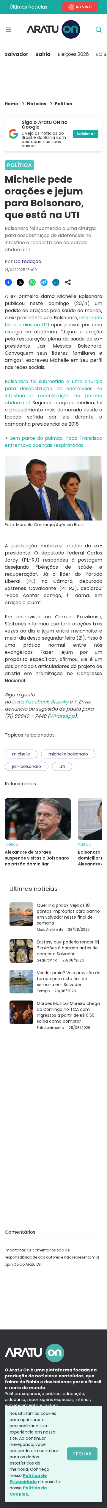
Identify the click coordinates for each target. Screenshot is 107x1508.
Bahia (43, 54)
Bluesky (59, 701)
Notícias (36, 104)
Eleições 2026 (73, 54)
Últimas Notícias (28, 7)
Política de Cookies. (28, 1491)
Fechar (82, 1453)
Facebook (37, 701)
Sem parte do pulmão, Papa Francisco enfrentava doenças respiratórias (53, 442)
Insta (17, 701)
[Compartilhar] (67, 282)
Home (11, 104)
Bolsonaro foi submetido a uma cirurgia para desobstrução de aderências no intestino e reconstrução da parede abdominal (53, 392)
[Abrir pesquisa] (98, 29)
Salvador (16, 54)
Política (63, 104)
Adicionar (85, 133)
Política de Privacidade (28, 1479)
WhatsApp (62, 716)
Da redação (27, 261)
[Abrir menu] (8, 29)
